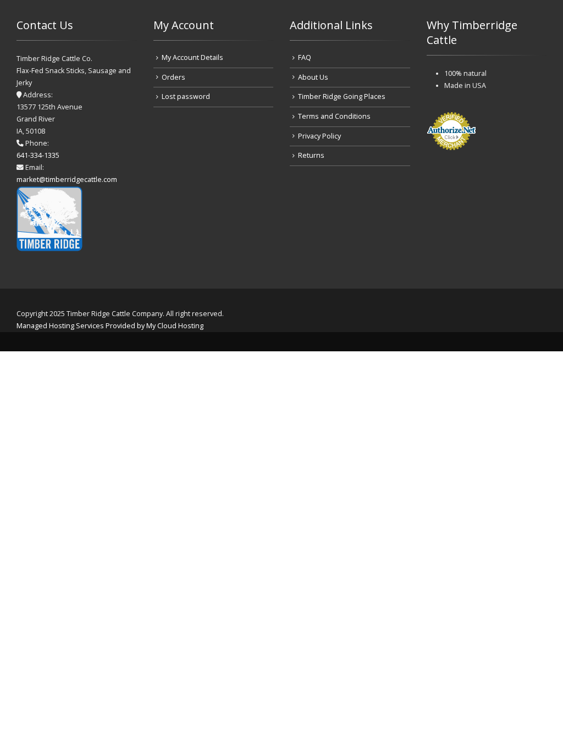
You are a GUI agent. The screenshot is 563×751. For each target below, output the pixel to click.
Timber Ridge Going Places (341, 96)
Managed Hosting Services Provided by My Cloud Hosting (109, 325)
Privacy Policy (319, 136)
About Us (313, 77)
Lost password (186, 96)
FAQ (304, 57)
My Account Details (192, 57)
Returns (311, 155)
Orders (173, 77)
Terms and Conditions (334, 116)
